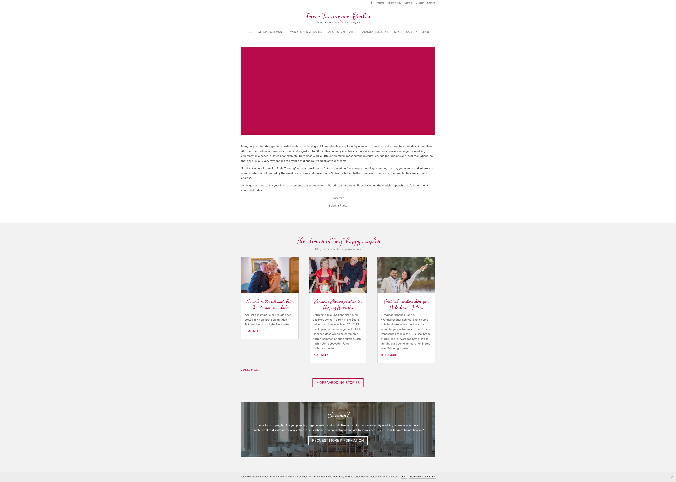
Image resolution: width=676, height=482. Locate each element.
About (353, 32)
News (398, 32)
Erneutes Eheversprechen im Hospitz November (338, 304)
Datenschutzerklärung (422, 476)
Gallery (411, 32)
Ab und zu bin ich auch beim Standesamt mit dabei (269, 304)
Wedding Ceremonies (272, 32)
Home (249, 32)
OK (404, 476)
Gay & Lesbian (336, 32)
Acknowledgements (376, 32)
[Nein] (671, 477)
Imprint (380, 3)
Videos (426, 32)
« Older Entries (250, 370)
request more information (338, 440)
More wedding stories (338, 382)
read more (253, 331)
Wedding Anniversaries (306, 32)
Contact (408, 3)
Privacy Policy (394, 3)
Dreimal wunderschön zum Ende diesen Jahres (406, 304)
